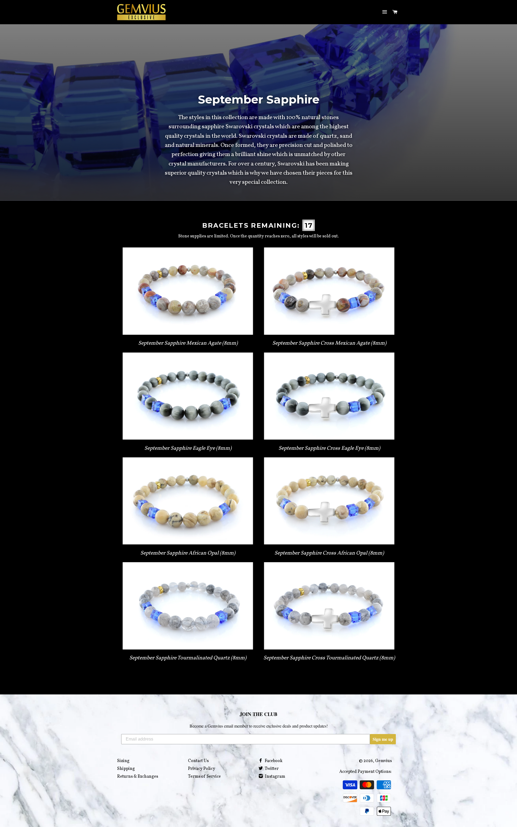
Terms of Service (204, 777)
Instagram (274, 777)
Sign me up (383, 739)
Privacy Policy (201, 769)
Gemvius (383, 761)
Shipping (126, 769)
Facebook (273, 761)
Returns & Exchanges (137, 777)
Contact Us (198, 761)
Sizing (123, 761)
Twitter (271, 769)
